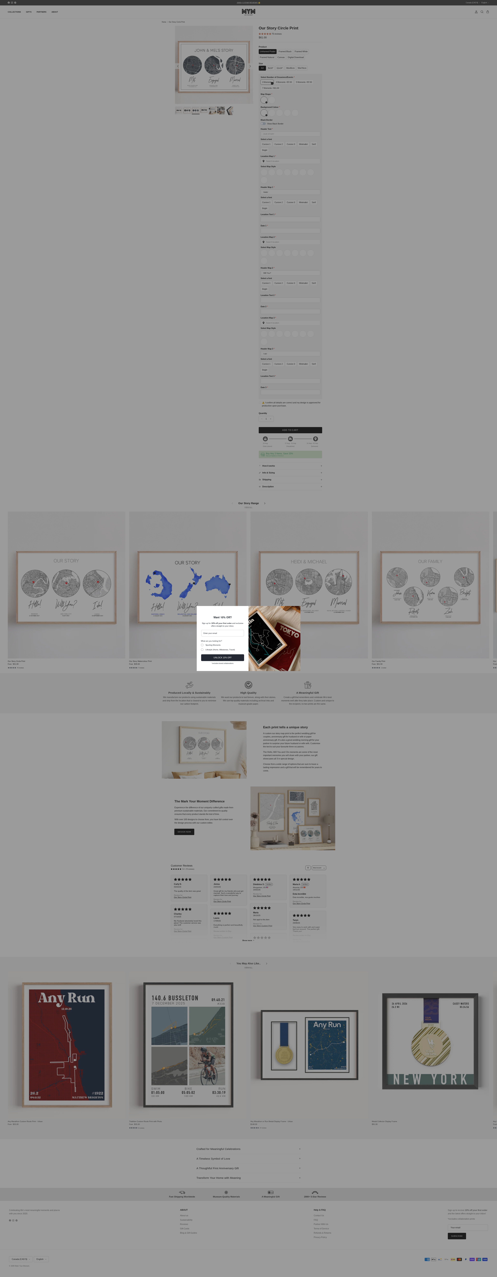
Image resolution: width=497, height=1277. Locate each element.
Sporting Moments (213, 645)
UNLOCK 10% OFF (223, 658)
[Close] (297, 609)
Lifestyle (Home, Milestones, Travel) (220, 650)
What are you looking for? (211, 641)
